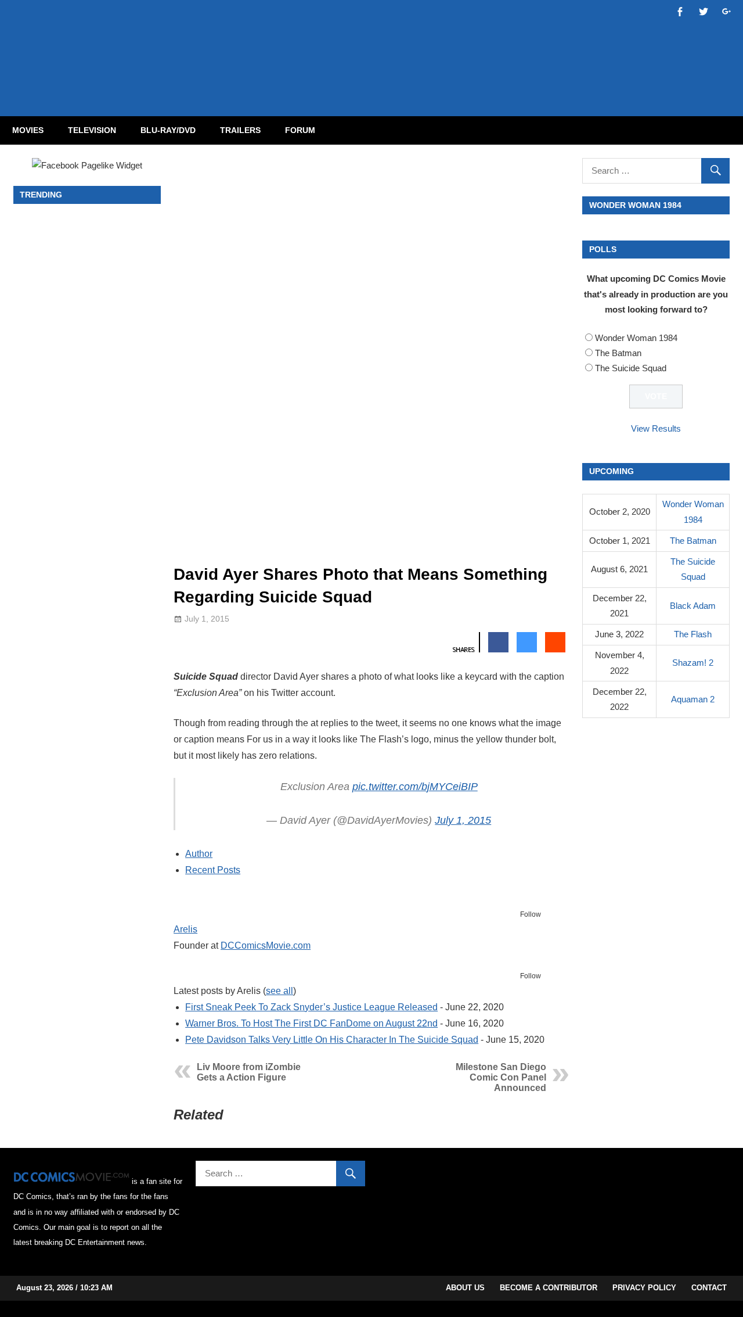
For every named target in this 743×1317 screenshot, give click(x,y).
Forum (300, 130)
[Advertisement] (418, 48)
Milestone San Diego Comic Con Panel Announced (501, 1077)
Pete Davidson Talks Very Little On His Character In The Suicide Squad (331, 1040)
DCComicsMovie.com (266, 945)
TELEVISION (92, 130)
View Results (656, 428)
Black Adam (693, 606)
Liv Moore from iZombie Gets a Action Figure (249, 1072)
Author (198, 854)
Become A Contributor (548, 1287)
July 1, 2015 (463, 820)
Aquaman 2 (693, 699)
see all (279, 991)
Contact (709, 1287)
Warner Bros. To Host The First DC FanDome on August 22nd (311, 1023)
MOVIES (28, 130)
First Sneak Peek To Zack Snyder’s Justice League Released (311, 1007)
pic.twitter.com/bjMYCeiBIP (415, 786)
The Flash (693, 634)
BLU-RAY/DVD (168, 130)
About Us (465, 1287)
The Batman (618, 353)
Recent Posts (212, 870)
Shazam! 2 (692, 663)
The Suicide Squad (630, 368)
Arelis (185, 929)
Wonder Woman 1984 (636, 338)
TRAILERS (240, 130)
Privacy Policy (644, 1287)
